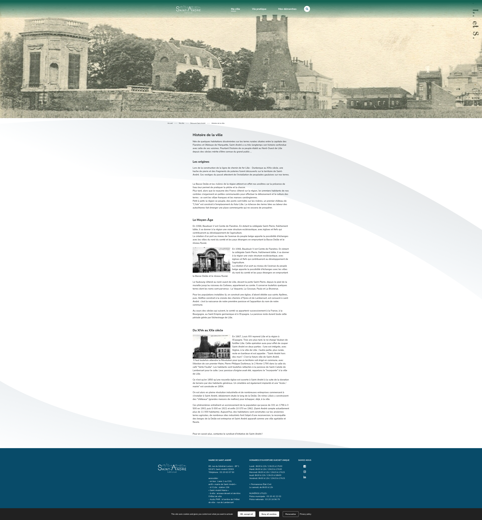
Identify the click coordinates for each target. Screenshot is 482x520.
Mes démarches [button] (287, 9)
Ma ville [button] (235, 9)
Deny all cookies (269, 514)
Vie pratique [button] (259, 9)
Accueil (170, 123)
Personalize (290, 514)
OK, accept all (246, 514)
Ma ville (181, 123)
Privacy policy (305, 514)
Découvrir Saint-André (197, 123)
